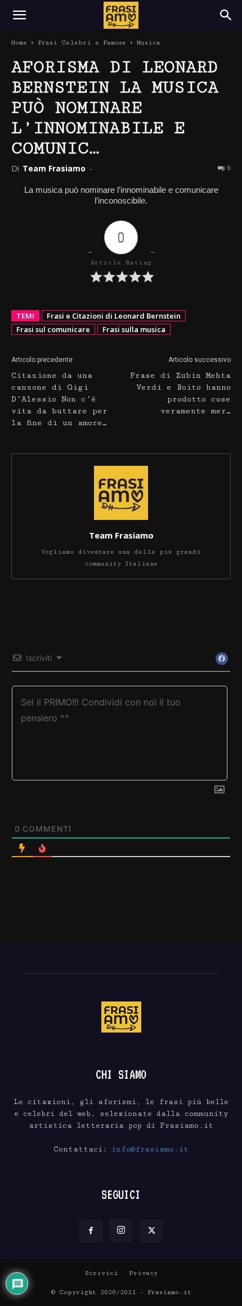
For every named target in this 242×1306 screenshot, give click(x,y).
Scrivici (101, 1273)
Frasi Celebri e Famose (82, 42)
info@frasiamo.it (150, 1149)
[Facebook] (90, 1231)
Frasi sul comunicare (53, 329)
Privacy (143, 1273)
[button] (19, 15)
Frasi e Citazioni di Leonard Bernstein (114, 316)
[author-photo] (121, 519)
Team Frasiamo (54, 168)
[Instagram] (121, 1230)
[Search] (226, 15)
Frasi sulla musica (133, 329)
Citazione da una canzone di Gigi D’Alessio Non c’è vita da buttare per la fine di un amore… (59, 399)
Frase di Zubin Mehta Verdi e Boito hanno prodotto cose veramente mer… (180, 393)
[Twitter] (151, 1231)
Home (19, 42)
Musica (148, 42)
